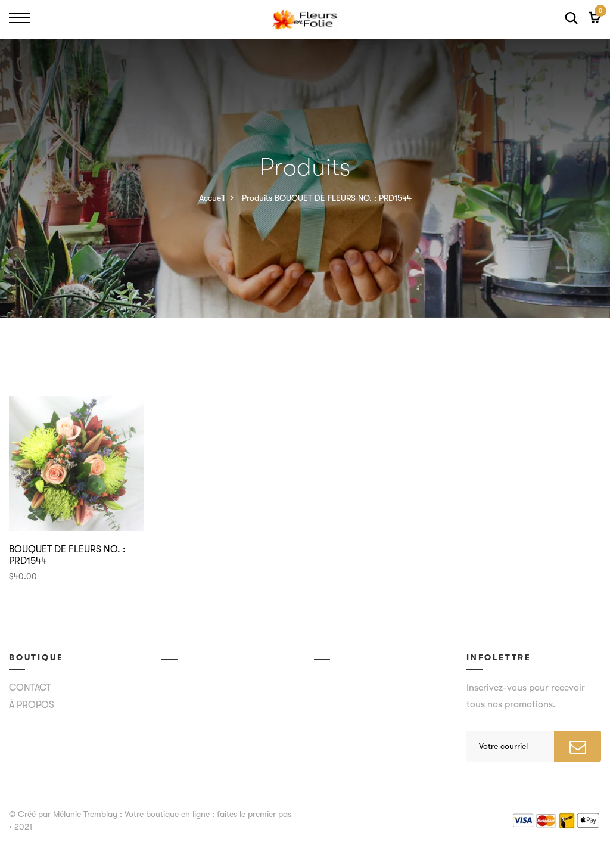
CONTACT (30, 687)
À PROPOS (31, 705)
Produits (257, 198)
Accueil (212, 198)
